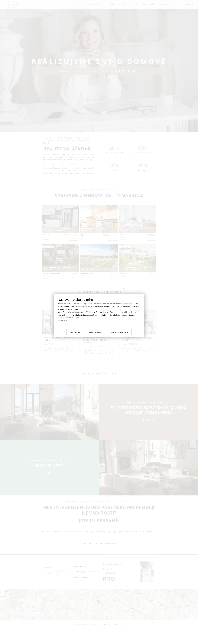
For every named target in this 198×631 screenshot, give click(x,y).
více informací (62, 321)
